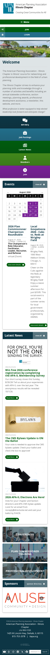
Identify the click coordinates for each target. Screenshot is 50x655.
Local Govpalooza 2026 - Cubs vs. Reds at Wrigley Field (38, 233)
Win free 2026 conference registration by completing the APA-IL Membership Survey (25, 372)
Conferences (25, 534)
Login (27, 35)
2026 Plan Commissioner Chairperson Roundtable (17, 230)
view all (38, 184)
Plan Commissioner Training (25, 553)
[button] (8, 598)
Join (27, 29)
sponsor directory (34, 584)
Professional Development (25, 571)
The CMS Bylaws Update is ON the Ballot (24, 439)
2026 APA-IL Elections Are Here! (24, 497)
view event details (14, 265)
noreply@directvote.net (16, 510)
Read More (11, 398)
